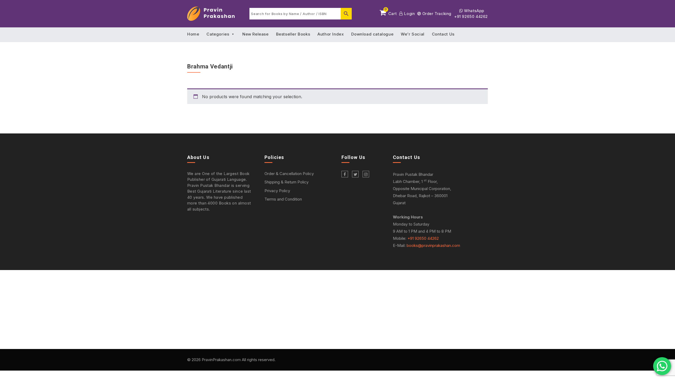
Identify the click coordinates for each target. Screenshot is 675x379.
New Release (255, 34)
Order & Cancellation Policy (289, 173)
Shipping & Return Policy (286, 181)
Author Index (330, 34)
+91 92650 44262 (471, 16)
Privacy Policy (277, 190)
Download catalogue (372, 34)
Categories (217, 34)
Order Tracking (436, 13)
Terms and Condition (283, 199)
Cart (390, 12)
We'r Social (413, 34)
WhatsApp (473, 10)
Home (193, 34)
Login (409, 13)
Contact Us (443, 34)
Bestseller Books (293, 34)
